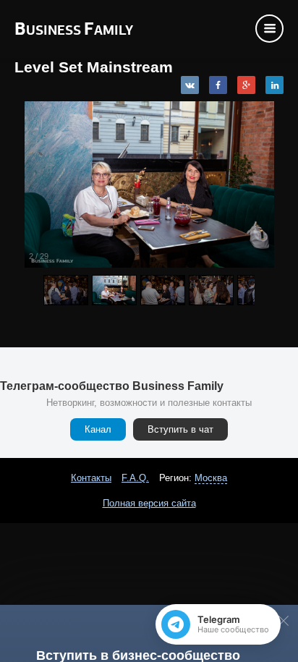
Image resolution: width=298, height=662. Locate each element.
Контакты (91, 477)
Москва (211, 477)
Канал (98, 429)
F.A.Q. (135, 477)
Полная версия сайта (149, 503)
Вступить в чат (180, 429)
